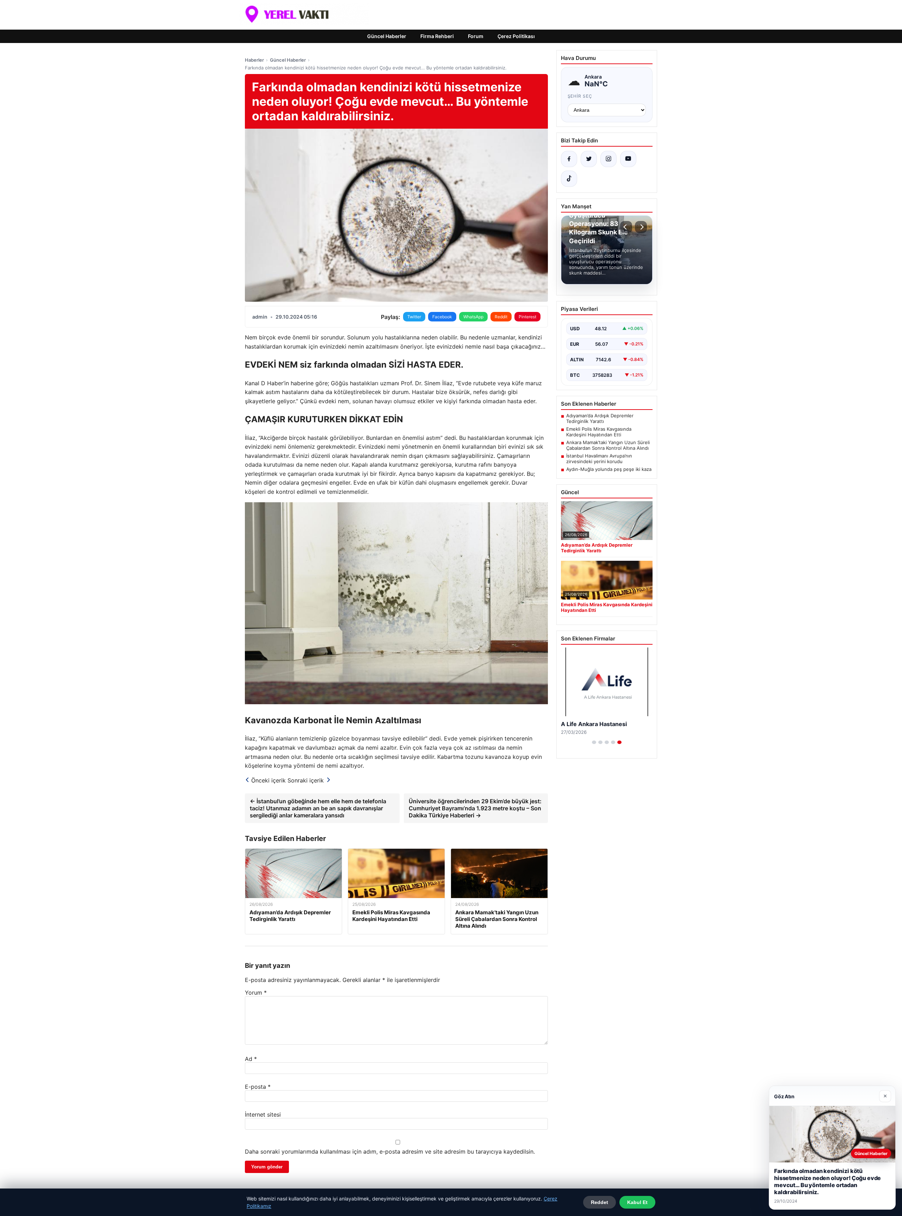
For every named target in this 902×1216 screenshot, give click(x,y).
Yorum (256, 992)
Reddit (501, 316)
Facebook (442, 316)
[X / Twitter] (589, 159)
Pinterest (527, 316)
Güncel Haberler (386, 36)
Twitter (414, 316)
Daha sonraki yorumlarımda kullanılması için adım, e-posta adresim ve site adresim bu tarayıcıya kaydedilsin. (390, 1151)
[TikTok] (569, 179)
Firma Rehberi (437, 36)
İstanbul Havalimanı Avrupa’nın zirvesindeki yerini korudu (599, 458)
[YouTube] (628, 159)
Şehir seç (580, 96)
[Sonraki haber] (641, 227)
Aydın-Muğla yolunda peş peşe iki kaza (608, 469)
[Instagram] (608, 159)
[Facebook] (569, 159)
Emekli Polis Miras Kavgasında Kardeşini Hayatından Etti (598, 431)
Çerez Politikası (516, 36)
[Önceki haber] (626, 227)
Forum (475, 36)
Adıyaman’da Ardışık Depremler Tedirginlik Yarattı (600, 418)
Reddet (599, 1202)
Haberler (254, 60)
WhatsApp (473, 316)
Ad (251, 1058)
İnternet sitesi (263, 1114)
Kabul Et (637, 1202)
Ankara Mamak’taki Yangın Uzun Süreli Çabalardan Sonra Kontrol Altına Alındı (608, 445)
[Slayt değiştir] (594, 742)
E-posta (258, 1086)
